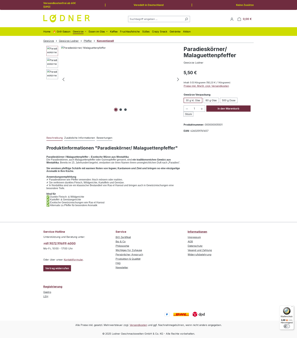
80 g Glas (211, 100)
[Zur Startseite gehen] (66, 18)
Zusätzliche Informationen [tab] (79, 137)
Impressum (194, 237)
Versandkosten (138, 325)
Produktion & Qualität (128, 258)
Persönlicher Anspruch (129, 254)
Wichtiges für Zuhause (129, 250)
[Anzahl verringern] (187, 108)
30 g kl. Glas (193, 100)
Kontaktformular (73, 259)
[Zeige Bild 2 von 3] (120, 109)
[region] (113, 79)
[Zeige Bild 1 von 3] (116, 109)
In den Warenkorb (228, 108)
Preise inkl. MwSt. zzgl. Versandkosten (206, 86)
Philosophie (122, 245)
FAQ (118, 263)
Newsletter (122, 267)
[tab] (54, 138)
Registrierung (52, 286)
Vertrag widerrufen (57, 268)
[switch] (287, 326)
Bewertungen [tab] (104, 137)
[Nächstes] (178, 79)
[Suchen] (186, 19)
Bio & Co (121, 241)
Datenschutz (195, 245)
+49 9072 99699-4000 (59, 243)
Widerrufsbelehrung (199, 254)
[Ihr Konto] (232, 19)
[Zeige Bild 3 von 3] (125, 109)
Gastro (47, 292)
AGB (190, 241)
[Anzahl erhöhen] (202, 108)
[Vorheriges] (63, 79)
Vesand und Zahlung (200, 250)
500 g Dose (228, 100)
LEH (45, 296)
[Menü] (292, 307)
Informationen (197, 231)
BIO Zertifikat (123, 237)
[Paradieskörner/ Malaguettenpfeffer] (120, 79)
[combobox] (155, 19)
